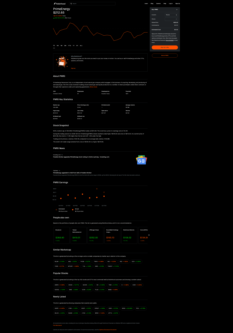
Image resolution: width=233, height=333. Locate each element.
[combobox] (93, 3)
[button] (54, 46)
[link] (146, 4)
